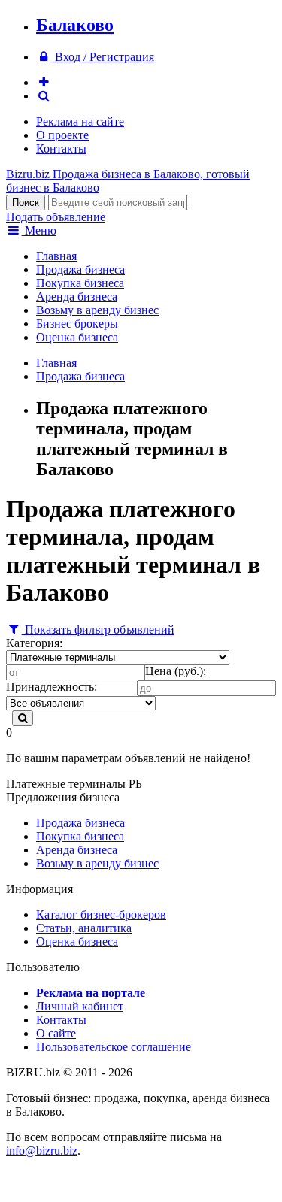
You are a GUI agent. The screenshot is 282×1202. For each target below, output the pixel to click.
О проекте (62, 135)
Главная (56, 256)
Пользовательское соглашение (113, 1046)
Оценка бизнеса (77, 337)
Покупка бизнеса (80, 283)
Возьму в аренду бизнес (97, 310)
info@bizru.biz (41, 1150)
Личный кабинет (79, 1006)
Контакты (61, 148)
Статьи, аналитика (84, 928)
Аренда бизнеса (76, 296)
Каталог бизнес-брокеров (101, 914)
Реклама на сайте (80, 121)
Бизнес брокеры (77, 323)
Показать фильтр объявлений (98, 629)
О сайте (56, 1033)
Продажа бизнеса (80, 269)
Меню (39, 230)
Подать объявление (55, 216)
